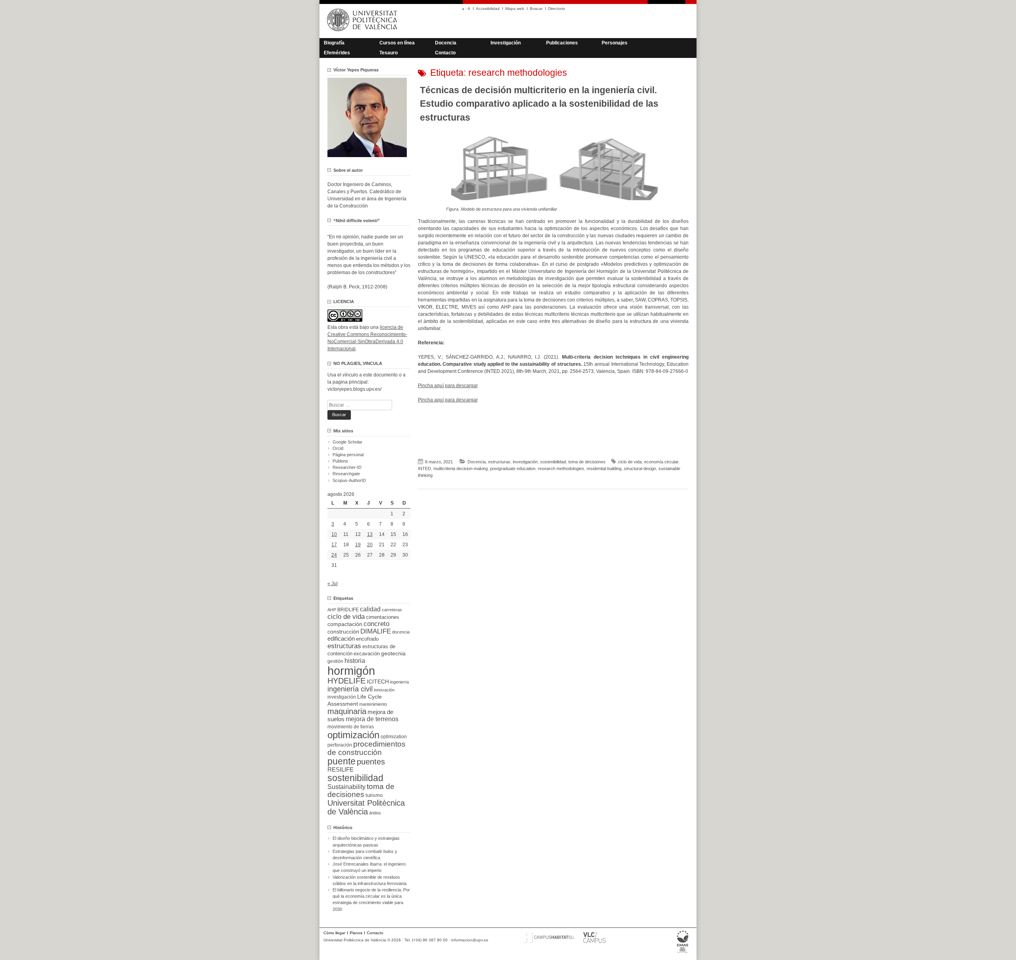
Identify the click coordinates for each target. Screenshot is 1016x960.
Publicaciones (562, 43)
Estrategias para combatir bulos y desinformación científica (365, 854)
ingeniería (399, 682)
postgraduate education (512, 468)
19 (358, 544)
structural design (640, 468)
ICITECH (378, 682)
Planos (356, 933)
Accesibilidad (488, 8)
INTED (424, 468)
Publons (340, 461)
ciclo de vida (630, 461)
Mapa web (514, 8)
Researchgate (346, 473)
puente (341, 761)
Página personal (348, 454)
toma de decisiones (587, 461)
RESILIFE (340, 769)
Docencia (445, 43)
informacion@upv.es (469, 940)
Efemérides (337, 53)
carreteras (392, 609)
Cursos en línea (397, 43)
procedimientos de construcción (366, 748)
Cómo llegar (334, 933)
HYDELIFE (346, 680)
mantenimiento (373, 704)
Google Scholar (347, 442)
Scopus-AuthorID (349, 480)
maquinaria (346, 711)
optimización (353, 735)
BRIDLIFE (348, 609)
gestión (335, 661)
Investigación (506, 43)
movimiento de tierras (350, 727)
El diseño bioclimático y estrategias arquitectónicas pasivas (366, 841)
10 (334, 534)
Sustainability (346, 786)
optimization (394, 736)
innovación (384, 689)
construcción (343, 631)
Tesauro (388, 53)
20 (370, 544)
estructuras (499, 461)
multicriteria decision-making (460, 468)
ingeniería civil (350, 689)
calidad (370, 609)
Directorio (556, 8)
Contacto (445, 53)
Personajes (614, 43)
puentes (371, 761)
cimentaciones (382, 617)
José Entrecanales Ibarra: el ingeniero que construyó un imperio (369, 867)
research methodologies (561, 468)
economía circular (661, 461)
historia (354, 660)
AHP (331, 609)
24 (334, 555)
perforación (339, 745)
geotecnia (393, 654)
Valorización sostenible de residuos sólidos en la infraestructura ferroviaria (369, 880)
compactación (344, 624)
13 (370, 534)
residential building (604, 468)
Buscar (536, 8)
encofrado (367, 639)
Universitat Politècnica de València (366, 807)
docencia (401, 632)
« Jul (332, 583)
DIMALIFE (375, 631)
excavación (367, 654)
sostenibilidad (553, 461)
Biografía (334, 43)
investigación (525, 461)
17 (334, 544)
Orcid (338, 448)
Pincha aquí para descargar (448, 385)
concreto (376, 624)
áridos (375, 812)
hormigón (351, 670)
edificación (341, 638)
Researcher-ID (347, 467)
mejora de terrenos (372, 719)
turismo (374, 795)
